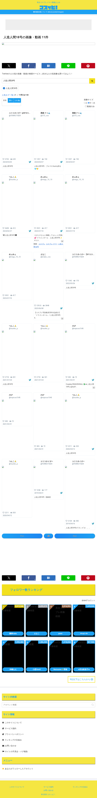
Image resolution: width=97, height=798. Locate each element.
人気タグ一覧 (7, 95)
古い (10, 100)
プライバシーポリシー (14, 734)
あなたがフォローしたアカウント (19, 769)
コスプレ (42, 244)
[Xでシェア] (9, 65)
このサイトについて (13, 723)
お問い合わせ (10, 746)
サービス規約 (10, 728)
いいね (17, 100)
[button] (93, 704)
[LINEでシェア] (68, 65)
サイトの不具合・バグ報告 (16, 751)
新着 (5, 100)
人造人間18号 (11, 88)
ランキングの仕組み (13, 740)
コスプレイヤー (51, 244)
